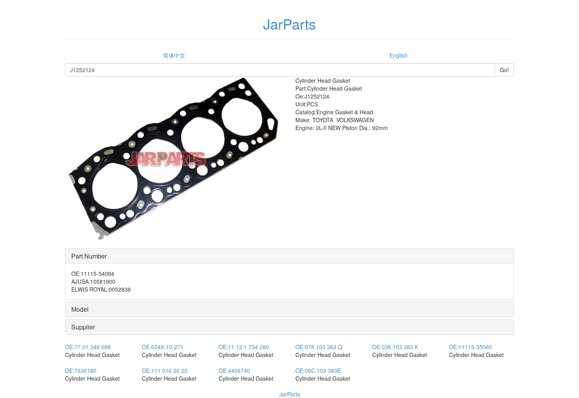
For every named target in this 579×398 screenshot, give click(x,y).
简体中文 (174, 55)
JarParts (289, 394)
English (399, 55)
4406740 (234, 370)
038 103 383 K (395, 347)
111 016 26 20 (164, 370)
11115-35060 (470, 347)
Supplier (83, 326)
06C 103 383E (318, 370)
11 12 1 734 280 (244, 347)
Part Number (89, 255)
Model (80, 309)
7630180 (80, 370)
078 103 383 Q (318, 347)
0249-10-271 (163, 347)
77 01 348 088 (88, 347)
